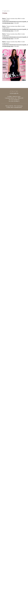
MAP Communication (16, 107)
